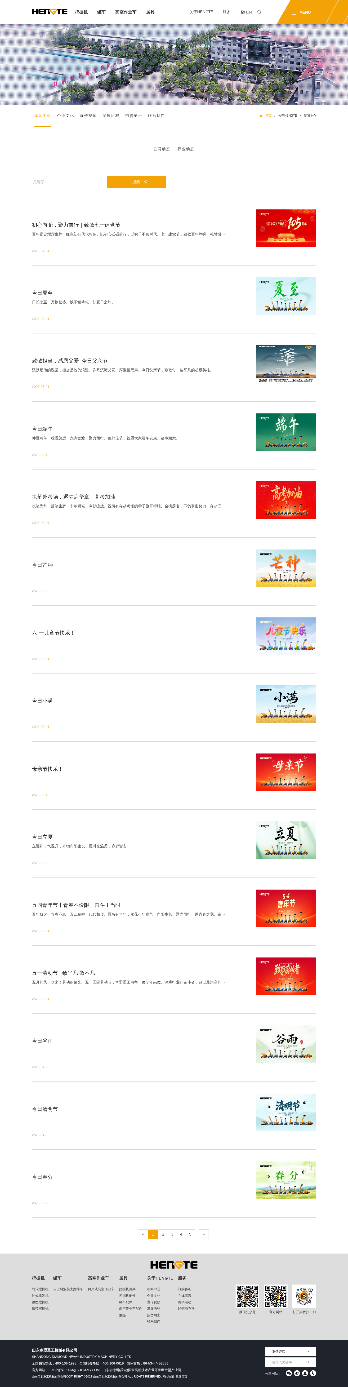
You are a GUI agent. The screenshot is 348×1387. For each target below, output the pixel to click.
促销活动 (184, 1302)
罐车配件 (125, 1302)
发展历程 (111, 116)
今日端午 (42, 429)
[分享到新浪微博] (297, 1373)
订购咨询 (184, 1289)
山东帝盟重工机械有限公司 (49, 1376)
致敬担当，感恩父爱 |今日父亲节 (70, 361)
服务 (226, 12)
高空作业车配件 (130, 1308)
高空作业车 (126, 12)
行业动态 (186, 149)
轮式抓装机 (40, 1296)
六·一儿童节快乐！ (53, 633)
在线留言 (184, 1296)
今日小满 (42, 701)
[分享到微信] (289, 1373)
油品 (122, 1315)
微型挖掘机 (40, 1302)
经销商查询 (186, 1308)
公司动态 (161, 149)
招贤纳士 (133, 116)
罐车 (101, 12)
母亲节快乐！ (47, 769)
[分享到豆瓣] (305, 1373)
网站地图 (168, 1376)
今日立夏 (42, 837)
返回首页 (181, 1376)
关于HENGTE (201, 12)
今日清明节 (45, 1109)
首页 (268, 115)
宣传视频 (88, 116)
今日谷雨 (42, 1041)
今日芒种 (42, 565)
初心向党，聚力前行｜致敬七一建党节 (76, 225)
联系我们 (156, 116)
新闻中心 (42, 116)
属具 (150, 12)
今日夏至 (42, 293)
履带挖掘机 (40, 1308)
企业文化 (65, 116)
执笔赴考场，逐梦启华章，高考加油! (74, 497)
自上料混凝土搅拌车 (68, 1289)
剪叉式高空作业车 (101, 1289)
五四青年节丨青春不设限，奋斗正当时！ (79, 905)
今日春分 (42, 1177)
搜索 (136, 182)
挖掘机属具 (127, 1289)
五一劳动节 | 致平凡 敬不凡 (63, 973)
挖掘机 (81, 12)
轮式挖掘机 (40, 1289)
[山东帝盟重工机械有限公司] (49, 11)
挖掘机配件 (127, 1296)
